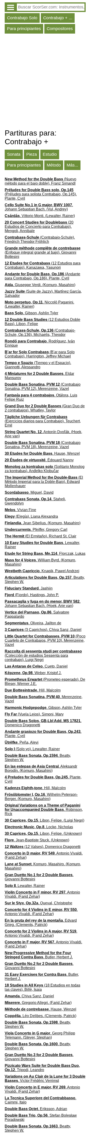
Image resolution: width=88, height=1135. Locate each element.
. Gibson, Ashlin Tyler (31, 313)
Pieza (31, 154)
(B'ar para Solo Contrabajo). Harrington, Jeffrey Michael (40, 354)
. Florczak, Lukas (45, 554)
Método (54, 165)
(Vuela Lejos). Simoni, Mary (34, 714)
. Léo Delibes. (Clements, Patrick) (40, 1016)
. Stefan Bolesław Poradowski (41, 1117)
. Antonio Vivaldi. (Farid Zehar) (44, 855)
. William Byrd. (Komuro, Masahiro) (40, 562)
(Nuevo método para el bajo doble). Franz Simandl (40, 181)
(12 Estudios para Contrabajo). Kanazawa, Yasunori (42, 265)
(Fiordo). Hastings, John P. (32, 595)
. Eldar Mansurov (39, 376)
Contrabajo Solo (22, 18)
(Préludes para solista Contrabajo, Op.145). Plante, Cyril (41, 194)
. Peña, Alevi (21, 742)
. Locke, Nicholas (39, 827)
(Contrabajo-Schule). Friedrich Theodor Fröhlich (40, 239)
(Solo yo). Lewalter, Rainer (32, 749)
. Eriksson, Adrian (36, 1109)
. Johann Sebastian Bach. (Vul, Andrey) (39, 207)
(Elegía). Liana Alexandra (31, 516)
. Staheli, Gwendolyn (35, 501)
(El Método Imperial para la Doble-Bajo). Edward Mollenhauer (44, 481)
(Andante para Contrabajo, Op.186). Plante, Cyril (42, 276)
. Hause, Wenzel (42, 453)
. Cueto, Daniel (36, 666)
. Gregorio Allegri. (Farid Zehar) (38, 1003)
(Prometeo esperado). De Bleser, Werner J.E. (45, 681)
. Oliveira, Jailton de (33, 623)
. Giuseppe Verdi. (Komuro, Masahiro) (40, 285)
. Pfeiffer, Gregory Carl (36, 530)
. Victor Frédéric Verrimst (45, 1078)
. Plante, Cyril (43, 734)
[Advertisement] (44, 82)
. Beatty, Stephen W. (45, 579)
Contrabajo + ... (57, 18)
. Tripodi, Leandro (42, 1068)
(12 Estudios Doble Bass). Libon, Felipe (42, 322)
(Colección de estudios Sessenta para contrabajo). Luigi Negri (43, 655)
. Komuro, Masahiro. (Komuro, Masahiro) (43, 866)
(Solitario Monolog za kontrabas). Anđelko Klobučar (44, 469)
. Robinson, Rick (44, 809)
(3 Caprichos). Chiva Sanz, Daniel (43, 630)
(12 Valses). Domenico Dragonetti (42, 847)
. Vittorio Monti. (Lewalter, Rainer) (40, 216)
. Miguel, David (29, 492)
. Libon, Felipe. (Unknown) (43, 834)
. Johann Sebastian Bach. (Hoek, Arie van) (42, 603)
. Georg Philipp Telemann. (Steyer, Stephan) (40, 1035)
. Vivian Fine (20, 510)
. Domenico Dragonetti (43, 723)
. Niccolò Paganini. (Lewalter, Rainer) (39, 304)
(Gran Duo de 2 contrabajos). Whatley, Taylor (45, 408)
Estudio (50, 154)
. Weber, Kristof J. (33, 673)
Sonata (13, 154)
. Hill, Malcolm (33, 690)
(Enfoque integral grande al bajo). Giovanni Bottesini (42, 252)
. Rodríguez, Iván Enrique (40, 343)
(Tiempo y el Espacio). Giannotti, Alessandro (38, 365)
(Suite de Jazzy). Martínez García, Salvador (43, 293)
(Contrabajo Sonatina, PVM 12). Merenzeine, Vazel (42, 386)
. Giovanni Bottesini (39, 877)
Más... (72, 165)
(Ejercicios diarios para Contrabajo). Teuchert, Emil (43, 421)
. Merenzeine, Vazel (43, 699)
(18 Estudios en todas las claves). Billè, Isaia (42, 987)
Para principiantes (24, 28)
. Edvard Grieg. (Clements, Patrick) (41, 922)
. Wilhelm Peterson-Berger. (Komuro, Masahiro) (41, 797)
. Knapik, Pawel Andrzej (42, 571)
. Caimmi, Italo (40, 1100)
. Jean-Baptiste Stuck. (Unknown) (37, 840)
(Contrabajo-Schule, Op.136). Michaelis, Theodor (40, 332)
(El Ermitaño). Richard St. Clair (40, 536)
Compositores (60, 28)
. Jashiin (29, 588)
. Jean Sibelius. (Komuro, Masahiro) (42, 523)
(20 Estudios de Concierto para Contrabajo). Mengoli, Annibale (39, 226)
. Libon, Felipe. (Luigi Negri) (44, 820)
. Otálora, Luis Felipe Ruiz (41, 397)
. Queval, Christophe (38, 903)
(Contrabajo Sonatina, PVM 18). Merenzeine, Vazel (42, 445)
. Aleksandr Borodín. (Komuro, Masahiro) (41, 768)
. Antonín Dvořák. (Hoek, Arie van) (43, 434)
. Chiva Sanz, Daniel (29, 996)
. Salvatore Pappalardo (37, 614)
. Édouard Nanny (39, 460)
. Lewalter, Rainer (42, 545)
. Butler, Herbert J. (39, 955)
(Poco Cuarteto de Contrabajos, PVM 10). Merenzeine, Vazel (45, 640)
